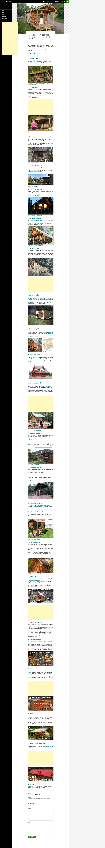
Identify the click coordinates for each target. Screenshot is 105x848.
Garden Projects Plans (33, 33)
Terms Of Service (4, 18)
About (3, 10)
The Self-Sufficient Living (7, 1)
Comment (30, 808)
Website (29, 831)
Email (29, 827)
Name (29, 822)
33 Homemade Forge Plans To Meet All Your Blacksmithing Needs (39, 798)
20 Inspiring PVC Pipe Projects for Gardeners (35, 794)
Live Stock (63, 1)
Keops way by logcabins (40, 168)
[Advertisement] (40, 107)
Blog (44, 1)
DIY (52, 1)
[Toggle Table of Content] (38, 54)
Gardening (47, 1)
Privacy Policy (4, 16)
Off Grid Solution (41, 33)
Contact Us (3, 12)
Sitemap (3, 14)
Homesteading (57, 1)
